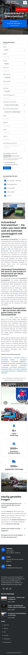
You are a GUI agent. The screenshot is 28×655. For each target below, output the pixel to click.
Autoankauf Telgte (6, 369)
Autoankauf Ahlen (6, 358)
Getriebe (5, 88)
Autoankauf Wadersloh (20, 369)
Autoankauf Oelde (21, 363)
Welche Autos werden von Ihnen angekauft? (10, 530)
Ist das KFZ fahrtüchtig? (10, 102)
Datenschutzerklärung (10, 164)
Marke (5, 47)
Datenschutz (7, 642)
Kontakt (6, 635)
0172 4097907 (22, 10)
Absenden (7, 168)
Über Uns (6, 625)
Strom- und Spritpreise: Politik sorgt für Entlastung (16, 606)
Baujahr (5, 60)
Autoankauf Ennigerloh (18, 361)
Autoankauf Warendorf (9, 371)
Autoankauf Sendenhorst (18, 367)
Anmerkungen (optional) (10, 143)
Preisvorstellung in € (9, 95)
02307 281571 (11, 192)
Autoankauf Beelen (8, 359)
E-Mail (5, 129)
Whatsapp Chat (12, 184)
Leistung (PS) (7, 81)
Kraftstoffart (6, 74)
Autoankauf (13, 21)
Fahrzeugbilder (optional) (10, 153)
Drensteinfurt (14, 25)
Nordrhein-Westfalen (14, 23)
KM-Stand (6, 67)
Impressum (7, 639)
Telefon (5, 136)
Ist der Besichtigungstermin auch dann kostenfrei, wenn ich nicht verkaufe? (11, 505)
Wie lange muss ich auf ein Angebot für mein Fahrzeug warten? (12, 536)
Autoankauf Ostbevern (10, 365)
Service (6, 628)
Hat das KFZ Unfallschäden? (11, 109)
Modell (5, 54)
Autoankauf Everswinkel (8, 363)
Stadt (4, 115)
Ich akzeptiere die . (11, 163)
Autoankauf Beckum (20, 358)
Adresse (5, 122)
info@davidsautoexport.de (14, 568)
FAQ (5, 632)
